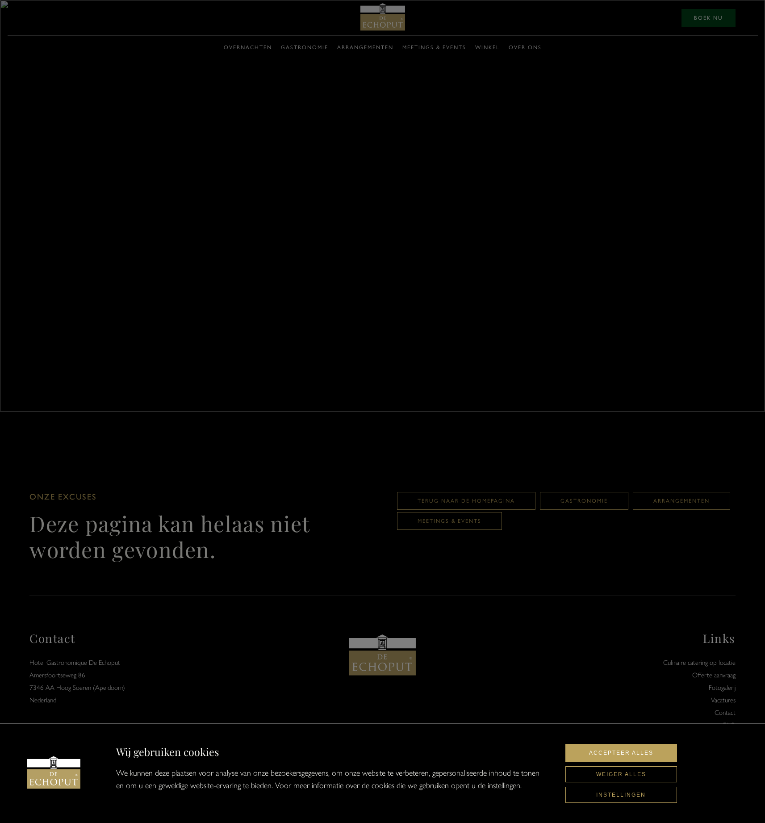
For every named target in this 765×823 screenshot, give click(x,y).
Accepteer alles (621, 753)
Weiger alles (621, 774)
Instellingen (621, 795)
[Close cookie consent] (53, 773)
